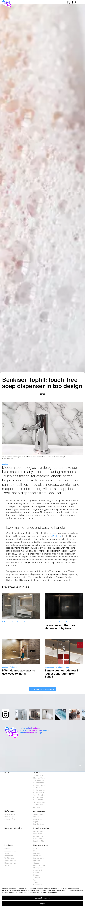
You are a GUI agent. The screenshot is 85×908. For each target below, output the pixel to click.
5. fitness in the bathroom (40, 790)
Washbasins (10, 860)
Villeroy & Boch (40, 885)
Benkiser (56, 536)
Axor (35, 848)
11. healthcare (39, 804)
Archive (36, 807)
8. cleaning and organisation (40, 797)
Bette (36, 851)
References (9, 811)
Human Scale (39, 778)
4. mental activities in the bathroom (40, 787)
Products (8, 845)
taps (67, 667)
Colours (37, 817)
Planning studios (41, 828)
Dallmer (37, 855)
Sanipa (36, 877)
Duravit (36, 860)
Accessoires (10, 851)
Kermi (36, 872)
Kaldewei (37, 870)
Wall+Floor (38, 814)
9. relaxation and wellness (40, 799)
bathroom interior (9, 622)
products (5, 464)
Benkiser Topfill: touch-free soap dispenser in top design (42, 382)
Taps (6, 853)
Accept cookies (42, 898)
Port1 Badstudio (40, 838)
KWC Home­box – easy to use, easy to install (18, 672)
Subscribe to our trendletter (42, 689)
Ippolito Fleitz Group (40, 841)
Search (76, 2)
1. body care (38, 780)
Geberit (36, 863)
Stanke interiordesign (40, 836)
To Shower (9, 858)
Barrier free (38, 824)
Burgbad (37, 853)
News (7, 848)
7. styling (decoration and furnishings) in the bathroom (40, 795)
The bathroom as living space (40, 775)
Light (35, 821)
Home (7, 772)
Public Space (10, 817)
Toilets (7, 865)
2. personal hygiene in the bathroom (40, 782)
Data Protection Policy (49, 892)
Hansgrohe (38, 868)
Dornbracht (38, 858)
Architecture (39, 811)
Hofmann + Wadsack (40, 831)
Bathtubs (8, 855)
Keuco (36, 875)
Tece (35, 880)
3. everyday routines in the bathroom (40, 785)
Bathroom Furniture (11, 863)
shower (68, 622)
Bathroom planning (13, 828)
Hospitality (9, 814)
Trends (36, 772)
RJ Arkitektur (39, 833)
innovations (49, 622)
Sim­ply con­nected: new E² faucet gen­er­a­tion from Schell (62, 673)
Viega (35, 882)
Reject (42, 903)
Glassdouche (39, 865)
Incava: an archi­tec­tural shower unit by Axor (60, 626)
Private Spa (9, 819)
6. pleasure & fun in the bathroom (40, 792)
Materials (37, 819)
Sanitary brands (40, 845)
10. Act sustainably (40, 802)
